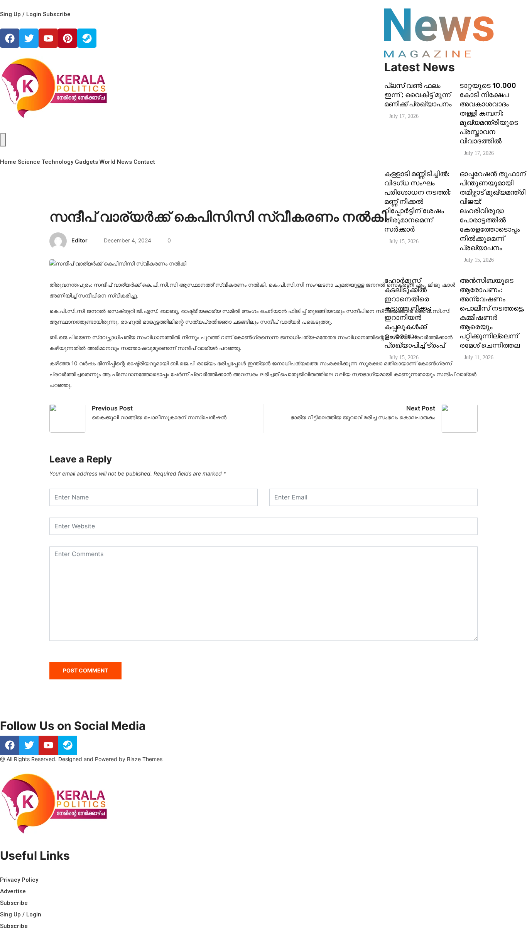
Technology (57, 161)
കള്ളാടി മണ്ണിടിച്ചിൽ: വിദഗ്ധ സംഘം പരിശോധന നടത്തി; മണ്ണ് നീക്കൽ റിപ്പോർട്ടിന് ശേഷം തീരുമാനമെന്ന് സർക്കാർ (417, 202)
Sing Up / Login (20, 14)
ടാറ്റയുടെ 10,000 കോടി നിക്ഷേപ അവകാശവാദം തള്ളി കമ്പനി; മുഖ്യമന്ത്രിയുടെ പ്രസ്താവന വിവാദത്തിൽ (488, 113)
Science (29, 161)
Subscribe (57, 14)
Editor (79, 240)
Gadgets (86, 161)
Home (8, 161)
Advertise (13, 891)
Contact (144, 161)
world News (116, 161)
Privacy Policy (19, 879)
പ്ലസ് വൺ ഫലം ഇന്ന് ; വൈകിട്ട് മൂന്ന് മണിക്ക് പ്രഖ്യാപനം (418, 94)
